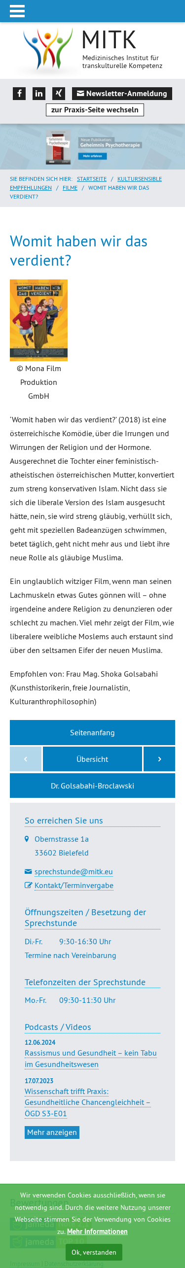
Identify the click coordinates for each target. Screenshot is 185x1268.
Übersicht (92, 759)
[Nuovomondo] (159, 759)
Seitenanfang (92, 732)
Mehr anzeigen (52, 1132)
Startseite (92, 178)
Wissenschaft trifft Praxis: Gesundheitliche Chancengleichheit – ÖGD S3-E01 (88, 1102)
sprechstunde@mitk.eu (74, 871)
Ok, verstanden (94, 1252)
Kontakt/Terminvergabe (74, 885)
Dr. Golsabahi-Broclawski (92, 785)
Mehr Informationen (97, 1231)
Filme (70, 187)
